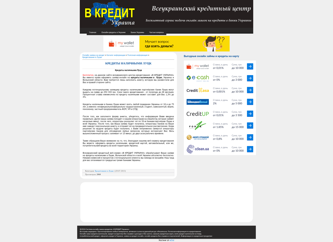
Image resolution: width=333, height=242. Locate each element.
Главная (92, 32)
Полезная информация (137, 55)
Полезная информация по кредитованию (184, 232)
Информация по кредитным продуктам (196, 236)
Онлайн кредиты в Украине (113, 32)
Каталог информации (116, 55)
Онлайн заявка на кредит (93, 55)
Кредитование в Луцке (92, 57)
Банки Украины (137, 32)
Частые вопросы (156, 32)
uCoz (172, 240)
